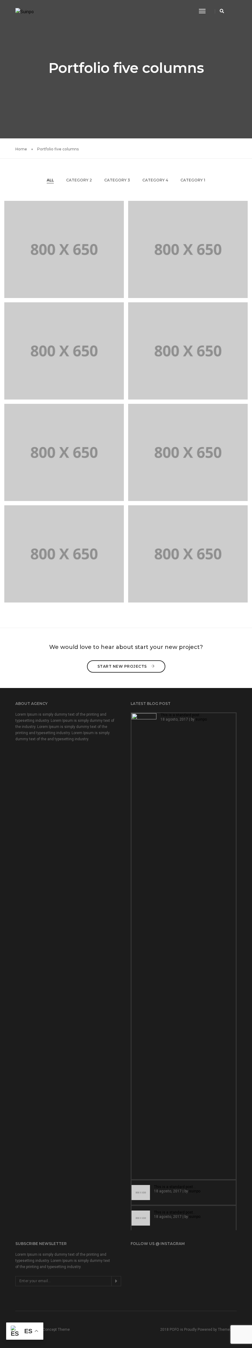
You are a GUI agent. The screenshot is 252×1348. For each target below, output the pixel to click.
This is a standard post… (181, 715)
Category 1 (192, 180)
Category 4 (155, 180)
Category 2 (79, 180)
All (50, 180)
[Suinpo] (24, 11)
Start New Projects (122, 666)
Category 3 (117, 180)
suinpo (201, 719)
